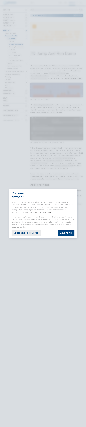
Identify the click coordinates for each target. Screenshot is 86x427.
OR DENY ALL (26, 233)
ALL (66, 233)
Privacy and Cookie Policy (42, 212)
